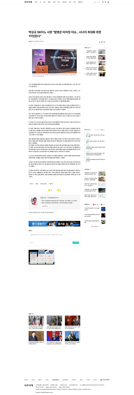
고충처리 (81, 379)
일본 (99, 204)
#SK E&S (51, 183)
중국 (36, 2)
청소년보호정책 (65, 379)
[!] (104, 47)
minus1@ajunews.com (52, 197)
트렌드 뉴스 (87, 47)
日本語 (98, 2)
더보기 (91, 227)
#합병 (37, 183)
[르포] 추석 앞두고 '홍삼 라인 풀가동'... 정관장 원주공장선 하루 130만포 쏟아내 (95, 154)
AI (40, 2)
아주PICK (86, 169)
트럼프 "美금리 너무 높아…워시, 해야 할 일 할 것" (95, 142)
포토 (74, 2)
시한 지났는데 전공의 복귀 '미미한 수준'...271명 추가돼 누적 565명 (36, 327)
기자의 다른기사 (45, 206)
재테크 (49, 2)
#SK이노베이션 (43, 183)
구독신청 (33, 379)
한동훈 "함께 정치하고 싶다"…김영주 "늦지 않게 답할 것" (72, 327)
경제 (54, 2)
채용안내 (40, 379)
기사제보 (46, 379)
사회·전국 (64, 2)
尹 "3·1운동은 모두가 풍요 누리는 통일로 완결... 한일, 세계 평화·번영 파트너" (54, 343)
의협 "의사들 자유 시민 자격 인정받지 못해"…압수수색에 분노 (72, 343)
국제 (70, 2)
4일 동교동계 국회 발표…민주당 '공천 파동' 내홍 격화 (36, 343)
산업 (44, 2)
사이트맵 (88, 379)
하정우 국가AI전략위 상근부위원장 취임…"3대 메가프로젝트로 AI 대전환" (57, 203)
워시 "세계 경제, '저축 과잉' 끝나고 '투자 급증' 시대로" (95, 135)
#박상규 (31, 183)
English (95, 2)
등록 (76, 242)
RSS (94, 379)
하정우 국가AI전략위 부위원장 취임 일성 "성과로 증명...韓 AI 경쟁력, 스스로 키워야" (59, 200)
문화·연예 (80, 2)
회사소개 (26, 379)
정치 (59, 2)
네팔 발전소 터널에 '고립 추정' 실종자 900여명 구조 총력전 (95, 148)
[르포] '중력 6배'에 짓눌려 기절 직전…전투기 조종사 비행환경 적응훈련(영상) (54, 327)
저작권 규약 (74, 379)
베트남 (104, 204)
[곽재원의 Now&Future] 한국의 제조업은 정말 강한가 (95, 160)
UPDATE (102, 129)
